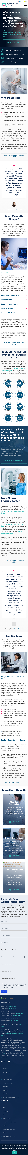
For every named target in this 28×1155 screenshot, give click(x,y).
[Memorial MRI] (9, 5)
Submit (4, 991)
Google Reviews (18, 209)
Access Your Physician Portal (14, 58)
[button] (14, 273)
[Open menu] (25, 4)
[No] (26, 1149)
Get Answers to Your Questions (15, 54)
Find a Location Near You (13, 50)
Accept (14, 1152)
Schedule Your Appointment (14, 62)
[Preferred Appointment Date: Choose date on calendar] (24, 957)
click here (3, 1057)
